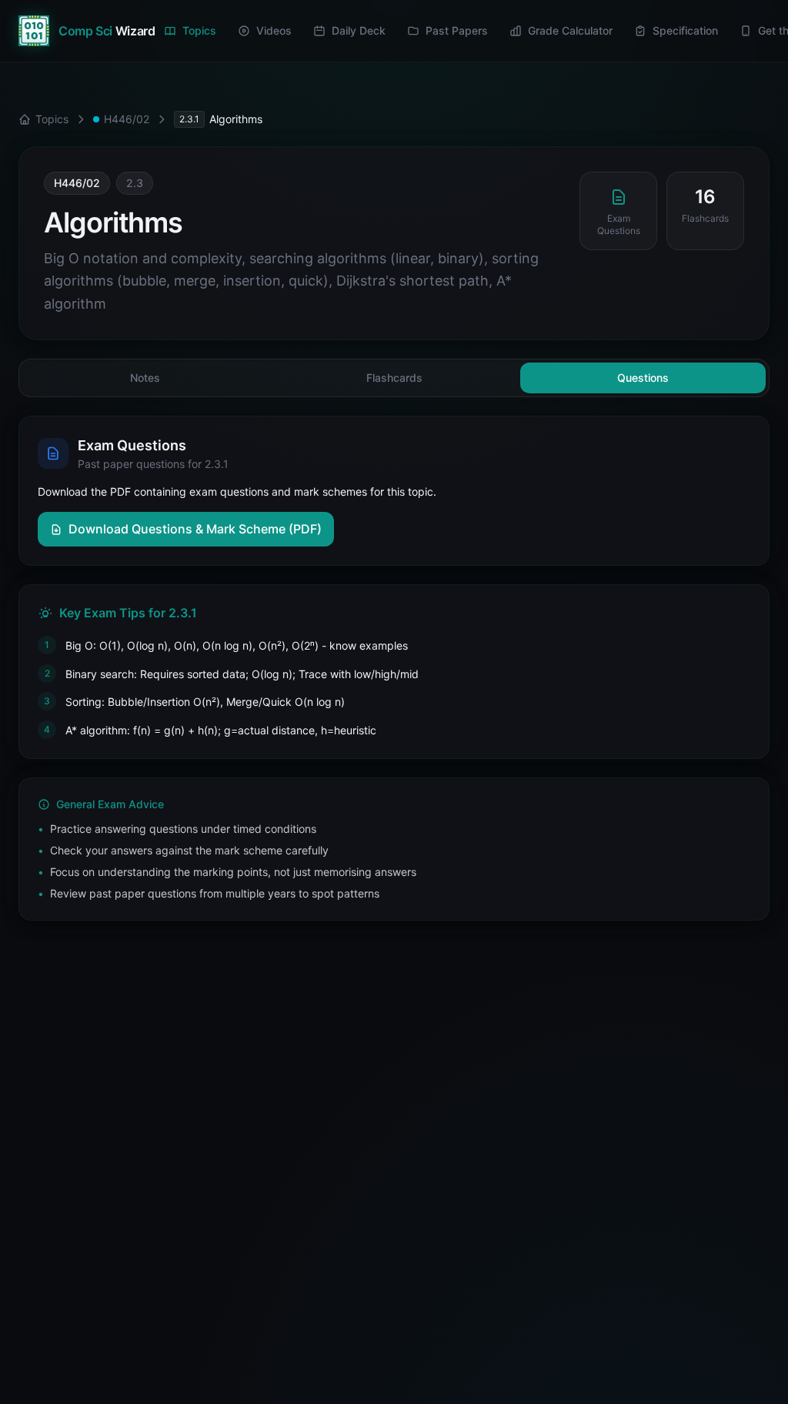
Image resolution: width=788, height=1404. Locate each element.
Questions (643, 377)
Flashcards (394, 377)
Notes (145, 377)
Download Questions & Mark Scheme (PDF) (195, 529)
